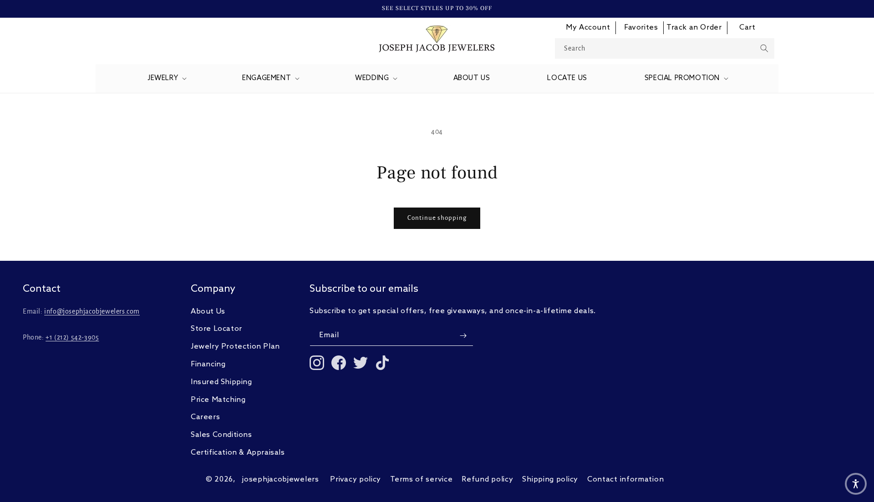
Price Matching (218, 400)
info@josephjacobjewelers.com (92, 311)
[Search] (764, 48)
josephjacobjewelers (280, 479)
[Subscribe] (463, 335)
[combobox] (665, 48)
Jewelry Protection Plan (235, 346)
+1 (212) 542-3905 (72, 337)
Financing (208, 364)
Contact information (625, 479)
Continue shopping (437, 217)
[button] (166, 79)
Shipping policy (550, 479)
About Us (208, 311)
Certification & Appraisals (238, 452)
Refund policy (487, 479)
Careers (205, 417)
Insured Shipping (221, 382)
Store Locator (216, 329)
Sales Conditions (221, 435)
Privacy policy (355, 479)
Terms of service (421, 479)
